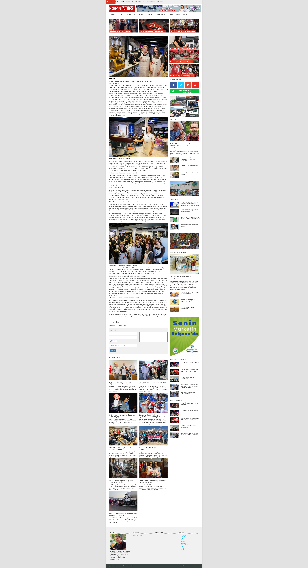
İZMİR (129, 15)
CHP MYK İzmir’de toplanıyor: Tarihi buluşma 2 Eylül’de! (121, 449)
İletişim (197, 566)
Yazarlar (183, 536)
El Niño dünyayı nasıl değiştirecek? (187, 307)
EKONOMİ (151, 15)
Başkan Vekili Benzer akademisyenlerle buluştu (130, 1)
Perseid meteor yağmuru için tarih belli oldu (189, 210)
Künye (191, 566)
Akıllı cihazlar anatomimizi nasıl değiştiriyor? (190, 225)
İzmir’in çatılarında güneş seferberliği (188, 377)
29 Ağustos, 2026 (174, 278)
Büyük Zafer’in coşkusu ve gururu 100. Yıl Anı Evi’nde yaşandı (122, 481)
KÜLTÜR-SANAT (161, 15)
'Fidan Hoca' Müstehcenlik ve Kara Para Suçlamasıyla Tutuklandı (190, 159)
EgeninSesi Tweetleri (138, 535)
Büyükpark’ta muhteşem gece (190, 362)
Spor (182, 546)
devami (119, 559)
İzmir (182, 538)
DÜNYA (178, 15)
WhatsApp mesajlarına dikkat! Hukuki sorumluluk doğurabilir (190, 218)
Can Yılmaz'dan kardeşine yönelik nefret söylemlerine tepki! (182, 144)
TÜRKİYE (141, 15)
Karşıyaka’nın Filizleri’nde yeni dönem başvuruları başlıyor (152, 481)
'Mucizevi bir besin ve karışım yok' (182, 276)
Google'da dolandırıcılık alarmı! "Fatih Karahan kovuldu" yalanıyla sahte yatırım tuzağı (190, 203)
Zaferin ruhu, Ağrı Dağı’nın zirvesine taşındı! (152, 449)
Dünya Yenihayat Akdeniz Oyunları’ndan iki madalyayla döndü (152, 416)
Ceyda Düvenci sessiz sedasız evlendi (190, 166)
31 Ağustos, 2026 (174, 147)
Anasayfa (183, 535)
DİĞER (185, 15)
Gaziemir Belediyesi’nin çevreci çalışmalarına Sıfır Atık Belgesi (120, 383)
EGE (135, 15)
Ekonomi (183, 543)
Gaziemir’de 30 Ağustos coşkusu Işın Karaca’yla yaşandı (122, 416)
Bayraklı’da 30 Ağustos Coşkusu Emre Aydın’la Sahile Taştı (190, 370)
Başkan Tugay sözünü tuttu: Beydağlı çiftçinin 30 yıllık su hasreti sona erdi (189, 386)
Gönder (113, 350)
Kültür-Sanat (184, 544)
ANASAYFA (112, 15)
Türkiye (183, 541)
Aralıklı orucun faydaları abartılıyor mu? (188, 300)
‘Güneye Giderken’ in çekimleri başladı (190, 173)
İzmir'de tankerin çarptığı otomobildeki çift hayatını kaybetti (123, 514)
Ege (182, 540)
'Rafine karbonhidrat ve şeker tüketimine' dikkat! (190, 293)
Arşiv (182, 549)
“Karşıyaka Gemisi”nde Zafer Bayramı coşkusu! (152, 383)
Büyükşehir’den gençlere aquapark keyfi (188, 392)
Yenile (110, 343)
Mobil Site (184, 566)
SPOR (171, 15)
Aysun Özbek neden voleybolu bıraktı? (190, 404)
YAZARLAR (121, 15)
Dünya (182, 548)
